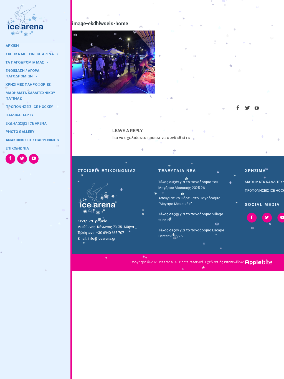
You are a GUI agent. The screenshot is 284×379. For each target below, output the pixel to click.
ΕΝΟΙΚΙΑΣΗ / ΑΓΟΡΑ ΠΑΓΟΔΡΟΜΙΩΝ (22, 72)
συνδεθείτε (178, 137)
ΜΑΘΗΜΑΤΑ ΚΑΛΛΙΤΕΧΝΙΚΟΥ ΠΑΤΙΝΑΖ (30, 94)
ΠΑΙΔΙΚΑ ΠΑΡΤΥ (20, 115)
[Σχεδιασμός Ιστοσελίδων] (259, 262)
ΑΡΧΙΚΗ (12, 46)
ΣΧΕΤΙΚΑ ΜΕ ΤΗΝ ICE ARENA (30, 54)
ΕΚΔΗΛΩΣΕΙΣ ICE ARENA (26, 123)
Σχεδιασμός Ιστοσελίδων (224, 262)
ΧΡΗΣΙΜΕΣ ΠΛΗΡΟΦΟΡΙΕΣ (28, 84)
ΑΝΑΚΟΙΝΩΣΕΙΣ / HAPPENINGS (32, 140)
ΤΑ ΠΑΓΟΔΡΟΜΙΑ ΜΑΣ (25, 62)
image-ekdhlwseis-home (100, 23)
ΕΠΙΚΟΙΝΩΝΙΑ (17, 148)
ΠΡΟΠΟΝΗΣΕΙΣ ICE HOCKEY (29, 107)
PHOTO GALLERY (20, 132)
